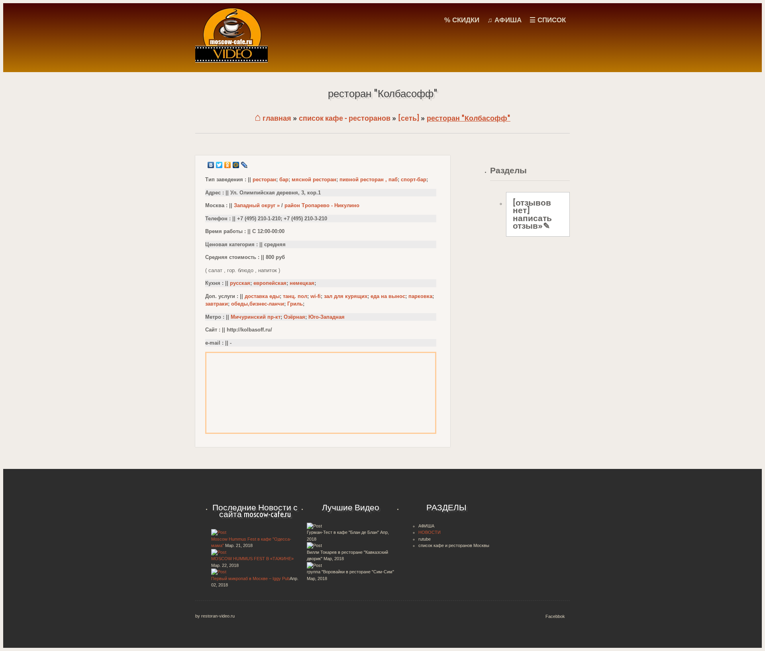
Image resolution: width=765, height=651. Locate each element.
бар (283, 179)
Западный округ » (257, 205)
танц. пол (295, 296)
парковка (420, 296)
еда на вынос (388, 296)
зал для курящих (345, 296)
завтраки (216, 304)
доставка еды (262, 296)
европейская (269, 283)
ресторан (264, 179)
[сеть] (408, 118)
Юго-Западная (326, 317)
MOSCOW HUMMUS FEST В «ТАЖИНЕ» (252, 558)
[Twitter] (219, 165)
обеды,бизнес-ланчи (257, 304)
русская (240, 283)
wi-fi (315, 296)
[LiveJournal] (244, 165)
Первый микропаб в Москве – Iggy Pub (250, 578)
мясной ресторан (314, 179)
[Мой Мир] (236, 165)
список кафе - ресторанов (344, 118)
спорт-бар (413, 179)
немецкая (302, 283)
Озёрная (294, 317)
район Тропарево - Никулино (321, 205)
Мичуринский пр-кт (255, 317)
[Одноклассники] (228, 165)
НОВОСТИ (429, 532)
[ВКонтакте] (211, 165)
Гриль (295, 304)
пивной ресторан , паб (368, 179)
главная (273, 118)
